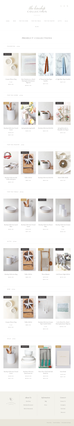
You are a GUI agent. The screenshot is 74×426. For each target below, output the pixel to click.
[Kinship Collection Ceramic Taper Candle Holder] (45, 307)
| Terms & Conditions (56, 422)
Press (45, 405)
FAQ (46, 401)
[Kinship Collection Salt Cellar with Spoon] (11, 162)
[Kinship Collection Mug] (11, 259)
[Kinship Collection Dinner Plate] (45, 210)
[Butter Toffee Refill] (63, 162)
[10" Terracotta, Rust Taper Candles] (45, 64)
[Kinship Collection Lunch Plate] (11, 210)
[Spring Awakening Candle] (28, 113)
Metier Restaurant (28, 408)
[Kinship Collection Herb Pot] (45, 113)
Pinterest (63, 412)
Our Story (28, 401)
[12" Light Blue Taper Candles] (63, 64)
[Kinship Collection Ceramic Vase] (63, 210)
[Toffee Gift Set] (28, 162)
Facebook (63, 408)
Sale (66, 21)
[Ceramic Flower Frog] (11, 64)
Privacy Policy (49, 422)
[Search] (61, 6)
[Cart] (68, 6)
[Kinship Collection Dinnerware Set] (28, 356)
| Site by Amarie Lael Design (65, 422)
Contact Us (63, 401)
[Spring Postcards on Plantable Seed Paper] (63, 113)
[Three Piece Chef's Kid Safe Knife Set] (45, 356)
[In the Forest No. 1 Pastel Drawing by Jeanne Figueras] (63, 307)
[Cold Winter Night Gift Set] (63, 259)
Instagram (63, 405)
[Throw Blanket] (45, 259)
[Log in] (65, 6)
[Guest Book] (63, 356)
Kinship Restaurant (28, 405)
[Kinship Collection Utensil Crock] (11, 113)
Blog (37, 26)
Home (8, 21)
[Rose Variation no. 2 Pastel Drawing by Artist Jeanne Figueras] (28, 64)
